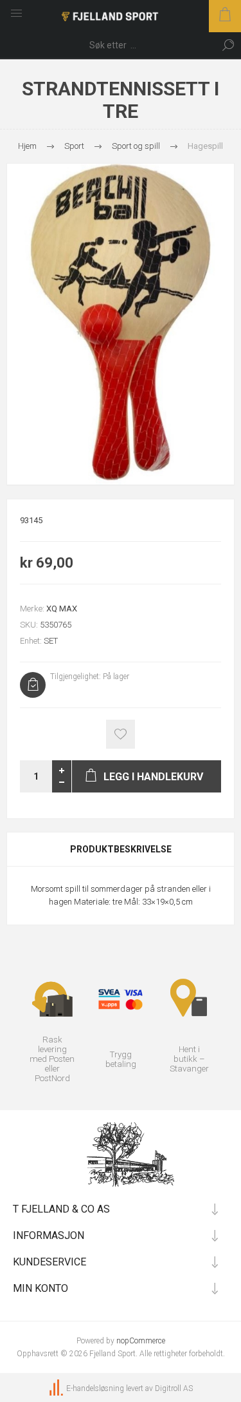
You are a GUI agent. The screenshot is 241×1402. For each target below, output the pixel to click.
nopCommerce (140, 1340)
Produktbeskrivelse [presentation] (121, 849)
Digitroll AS (174, 1388)
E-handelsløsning (95, 1388)
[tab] (120, 849)
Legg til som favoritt (120, 734)
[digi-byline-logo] (57, 1388)
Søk (228, 45)
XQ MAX (61, 608)
